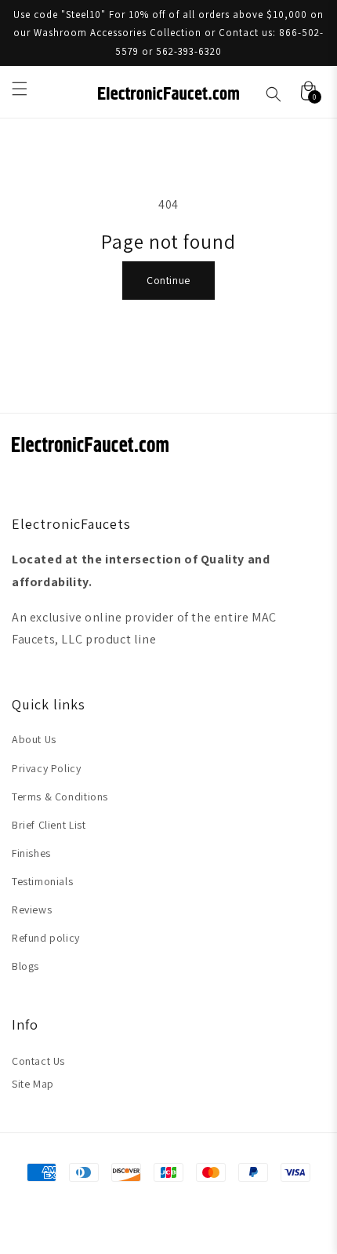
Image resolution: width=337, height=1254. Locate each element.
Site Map (33, 1084)
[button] (19, 89)
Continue (168, 280)
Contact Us (38, 1061)
